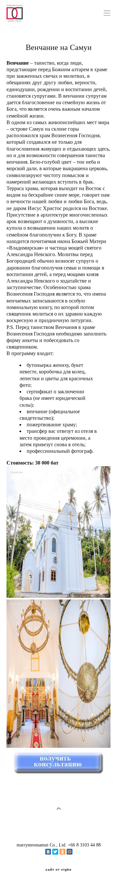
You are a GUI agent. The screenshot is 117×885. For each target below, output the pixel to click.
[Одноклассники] (62, 852)
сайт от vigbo (59, 869)
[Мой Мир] (69, 852)
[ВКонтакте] (48, 852)
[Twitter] (55, 852)
